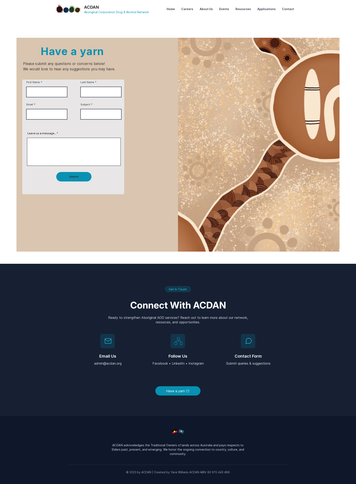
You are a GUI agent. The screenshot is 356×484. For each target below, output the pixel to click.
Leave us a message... (41, 133)
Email (29, 104)
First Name (33, 82)
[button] (206, 9)
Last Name (87, 82)
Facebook (160, 363)
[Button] (248, 341)
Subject (85, 104)
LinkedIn (179, 363)
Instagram (196, 363)
